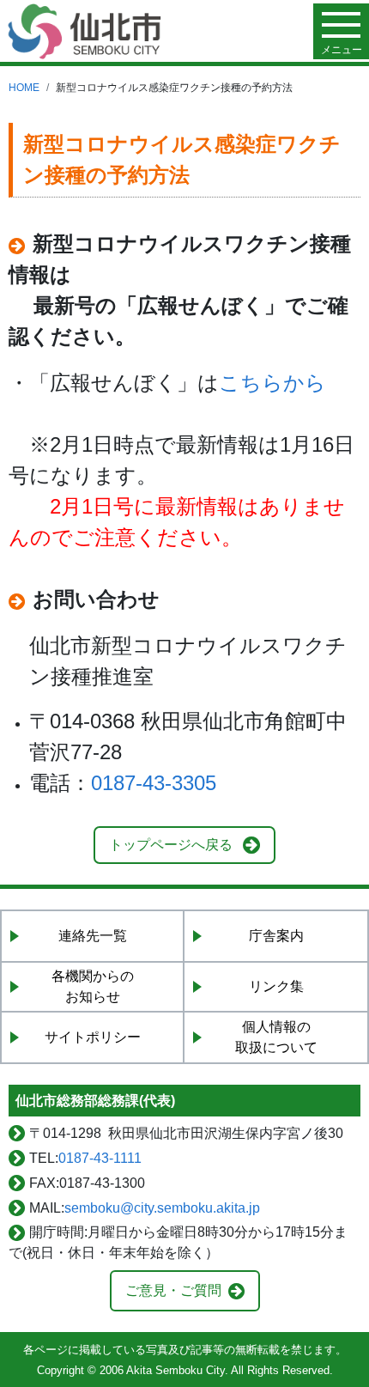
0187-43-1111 (100, 1158)
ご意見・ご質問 (173, 1290)
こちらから (272, 382)
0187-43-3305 (153, 782)
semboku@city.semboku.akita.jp (162, 1208)
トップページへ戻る (171, 844)
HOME (24, 88)
